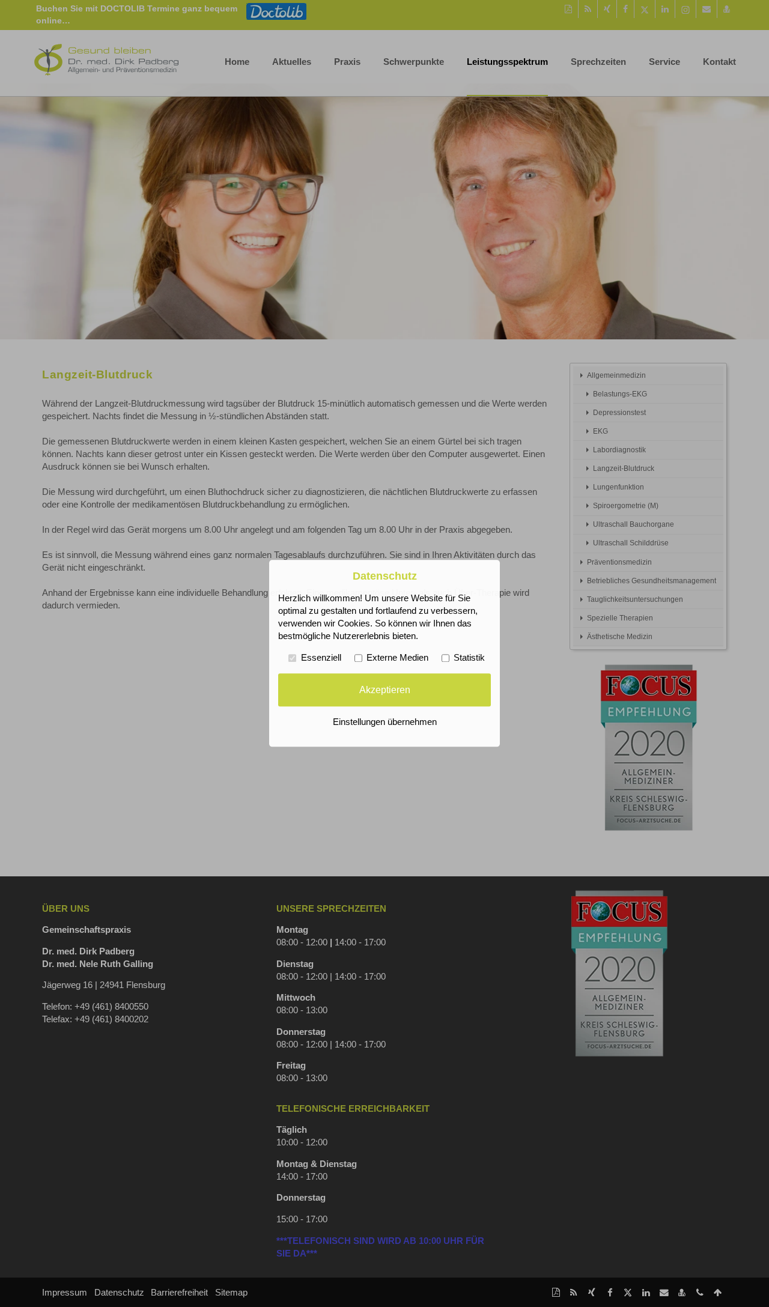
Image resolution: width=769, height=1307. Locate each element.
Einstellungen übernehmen (385, 722)
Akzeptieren (384, 689)
